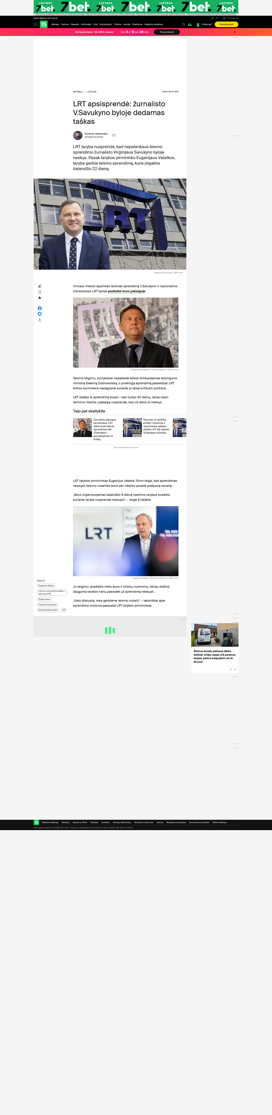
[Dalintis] (235, 669)
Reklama (66, 822)
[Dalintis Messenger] (39, 314)
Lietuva (65, 24)
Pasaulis (75, 24)
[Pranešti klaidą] (39, 297)
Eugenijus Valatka (46, 585)
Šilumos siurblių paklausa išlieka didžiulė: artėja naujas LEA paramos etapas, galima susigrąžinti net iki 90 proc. (214, 656)
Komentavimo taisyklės (199, 822)
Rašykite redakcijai (50, 822)
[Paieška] (183, 24)
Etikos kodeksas (220, 822)
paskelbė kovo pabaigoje (126, 291)
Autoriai (160, 822)
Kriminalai (86, 24)
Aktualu (55, 24)
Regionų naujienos (153, 24)
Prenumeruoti (226, 24)
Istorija (126, 24)
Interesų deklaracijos (122, 822)
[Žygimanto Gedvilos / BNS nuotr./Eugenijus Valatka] (125, 541)
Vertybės (94, 822)
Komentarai (106, 24)
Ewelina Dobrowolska (48, 610)
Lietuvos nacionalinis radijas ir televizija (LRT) (52, 592)
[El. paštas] (113, 135)
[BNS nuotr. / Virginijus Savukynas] (110, 224)
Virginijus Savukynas (48, 604)
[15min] (44, 24)
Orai (95, 24)
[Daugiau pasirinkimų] (39, 319)
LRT (64, 610)
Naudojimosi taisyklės (176, 822)
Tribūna (117, 24)
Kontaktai (105, 822)
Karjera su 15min (80, 822)
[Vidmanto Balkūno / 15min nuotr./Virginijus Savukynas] (125, 333)
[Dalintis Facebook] (39, 308)
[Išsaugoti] (231, 669)
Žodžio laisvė (44, 599)
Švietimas (137, 24)
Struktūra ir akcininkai (143, 822)
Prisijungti (207, 24)
